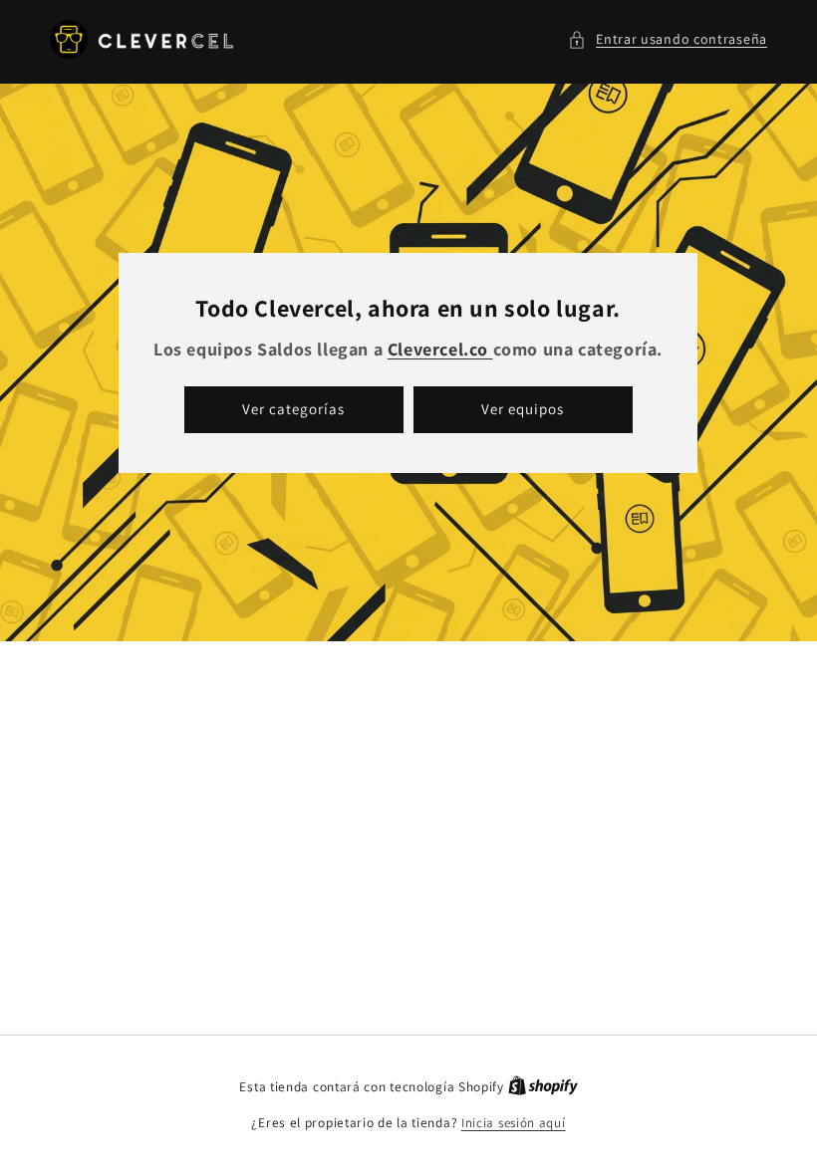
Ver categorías (294, 408)
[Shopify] (543, 1086)
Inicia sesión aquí (513, 1122)
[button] (667, 39)
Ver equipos (523, 408)
